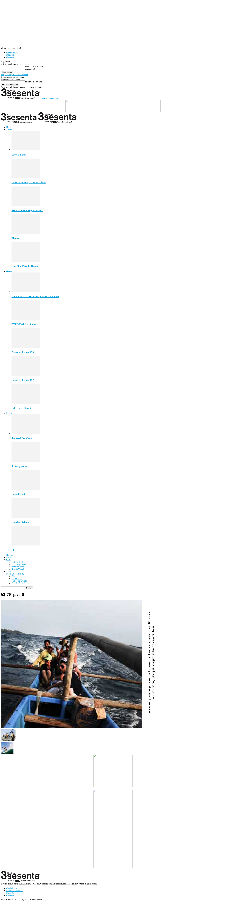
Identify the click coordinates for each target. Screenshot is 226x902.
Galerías (9, 271)
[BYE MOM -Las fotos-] (26, 319)
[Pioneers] (26, 233)
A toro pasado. (19, 466)
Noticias (9, 555)
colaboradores (12, 52)
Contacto (10, 57)
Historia (15, 576)
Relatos (9, 413)
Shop (8, 571)
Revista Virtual (18, 569)
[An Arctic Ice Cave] (26, 433)
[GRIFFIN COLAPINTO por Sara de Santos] (26, 291)
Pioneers (16, 238)
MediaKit (10, 893)
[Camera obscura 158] (26, 347)
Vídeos (9, 129)
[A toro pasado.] (26, 461)
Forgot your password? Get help (14, 74)
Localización (17, 578)
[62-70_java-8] (80, 727)
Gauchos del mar (21, 522)
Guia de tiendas (18, 562)
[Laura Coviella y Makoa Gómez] (26, 177)
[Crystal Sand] (26, 149)
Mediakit (10, 55)
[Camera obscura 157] (26, 375)
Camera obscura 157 (23, 380)
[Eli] (26, 545)
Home (8, 127)
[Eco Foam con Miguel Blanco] (26, 205)
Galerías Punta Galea (20, 583)
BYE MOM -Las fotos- (24, 324)
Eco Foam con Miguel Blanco (27, 210)
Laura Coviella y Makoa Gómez (29, 182)
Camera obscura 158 (23, 352)
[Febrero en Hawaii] (26, 403)
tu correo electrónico (33, 82)
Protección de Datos (14, 890)
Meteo (9, 557)
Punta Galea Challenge (15, 574)
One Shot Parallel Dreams (25, 266)
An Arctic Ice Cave (22, 438)
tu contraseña (30, 69)
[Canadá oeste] (26, 489)
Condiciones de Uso (14, 888)
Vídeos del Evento (19, 581)
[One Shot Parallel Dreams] (26, 261)
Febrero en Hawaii (22, 408)
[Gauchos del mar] (26, 517)
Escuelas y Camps (19, 564)
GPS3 (8, 560)
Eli (13, 549)
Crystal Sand (19, 154)
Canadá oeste (19, 494)
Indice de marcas (18, 567)
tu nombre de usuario (34, 66)
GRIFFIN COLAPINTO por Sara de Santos (35, 296)
